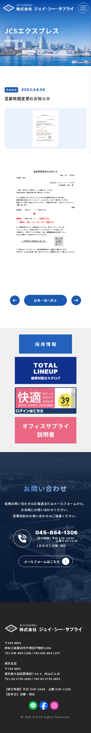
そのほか (11, 90)
